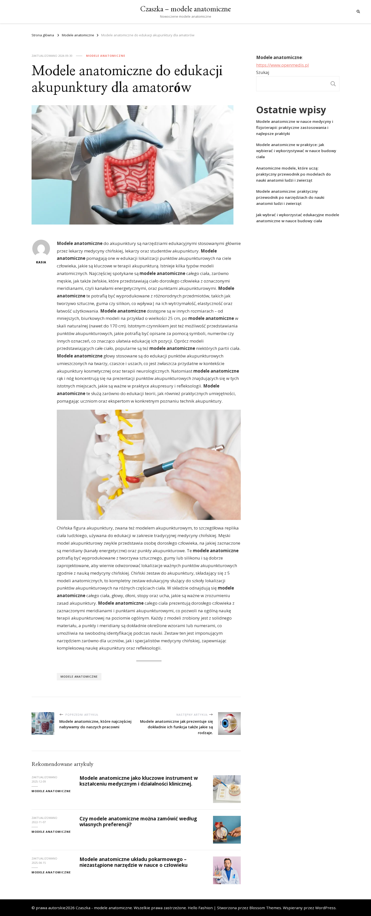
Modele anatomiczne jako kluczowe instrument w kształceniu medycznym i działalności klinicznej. (139, 781)
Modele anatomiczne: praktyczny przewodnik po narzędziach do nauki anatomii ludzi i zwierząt (290, 197)
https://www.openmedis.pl (282, 65)
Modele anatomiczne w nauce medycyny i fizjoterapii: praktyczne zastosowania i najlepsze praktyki (294, 127)
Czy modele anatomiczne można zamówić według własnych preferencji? (138, 821)
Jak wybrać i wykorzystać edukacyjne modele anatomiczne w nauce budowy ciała (297, 217)
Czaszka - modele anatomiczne (104, 907)
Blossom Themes (265, 907)
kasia (41, 262)
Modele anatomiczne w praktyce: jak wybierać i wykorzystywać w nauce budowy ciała (296, 150)
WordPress (325, 907)
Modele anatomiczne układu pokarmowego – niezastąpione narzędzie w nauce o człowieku (134, 862)
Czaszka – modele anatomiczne (185, 9)
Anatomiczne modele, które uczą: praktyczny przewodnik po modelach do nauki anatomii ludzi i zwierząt (293, 174)
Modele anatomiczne (105, 56)
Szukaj (262, 72)
